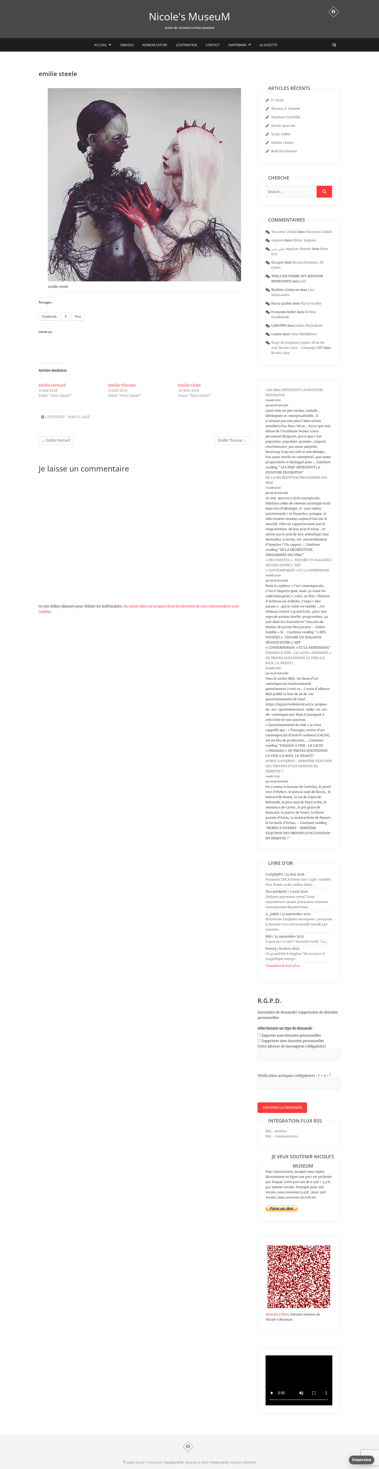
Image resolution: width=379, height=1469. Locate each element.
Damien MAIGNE (243, 1462)
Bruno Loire (280, 353)
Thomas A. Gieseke (285, 109)
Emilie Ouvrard (52, 385)
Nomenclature (154, 45)
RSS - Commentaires (282, 1136)
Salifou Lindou (282, 143)
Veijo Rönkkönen (304, 334)
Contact (212, 45)
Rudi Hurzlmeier (284, 151)
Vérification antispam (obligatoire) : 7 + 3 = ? (294, 1076)
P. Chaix (277, 100)
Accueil (100, 45)
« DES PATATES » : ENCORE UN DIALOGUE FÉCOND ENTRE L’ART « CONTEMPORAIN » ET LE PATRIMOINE (298, 565)
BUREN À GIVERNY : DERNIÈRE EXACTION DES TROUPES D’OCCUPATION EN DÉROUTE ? (299, 766)
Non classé (79, 417)
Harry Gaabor (311, 303)
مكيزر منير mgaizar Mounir (291, 249)
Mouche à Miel (277, 1314)
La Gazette (268, 45)
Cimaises (127, 45)
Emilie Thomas (122, 385)
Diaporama (237, 45)
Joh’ (303, 281)
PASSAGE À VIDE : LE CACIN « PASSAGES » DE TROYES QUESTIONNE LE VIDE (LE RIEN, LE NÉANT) (298, 658)
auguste (277, 240)
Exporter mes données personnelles (291, 1035)
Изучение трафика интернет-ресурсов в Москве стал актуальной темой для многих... (299, 924)
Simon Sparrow (283, 126)
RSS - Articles (276, 1131)
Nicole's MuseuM (189, 16)
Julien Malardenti (309, 325)
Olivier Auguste (304, 240)
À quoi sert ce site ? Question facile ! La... (297, 941)
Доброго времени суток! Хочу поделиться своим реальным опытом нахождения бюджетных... (297, 902)
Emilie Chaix (189, 385)
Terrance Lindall (284, 232)
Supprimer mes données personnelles (293, 1041)
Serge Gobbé (280, 134)
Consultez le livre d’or (283, 966)
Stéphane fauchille (285, 117)
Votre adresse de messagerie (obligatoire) (292, 1046)
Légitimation (186, 45)
